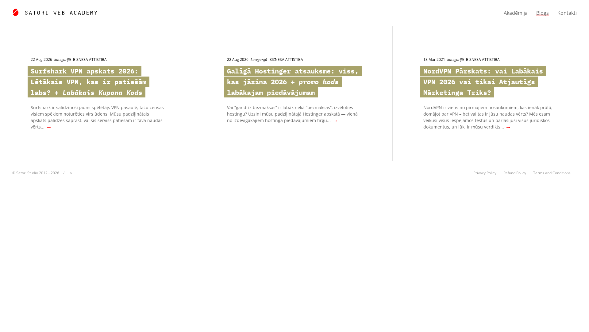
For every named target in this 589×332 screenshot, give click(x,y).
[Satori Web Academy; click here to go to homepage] (54, 11)
